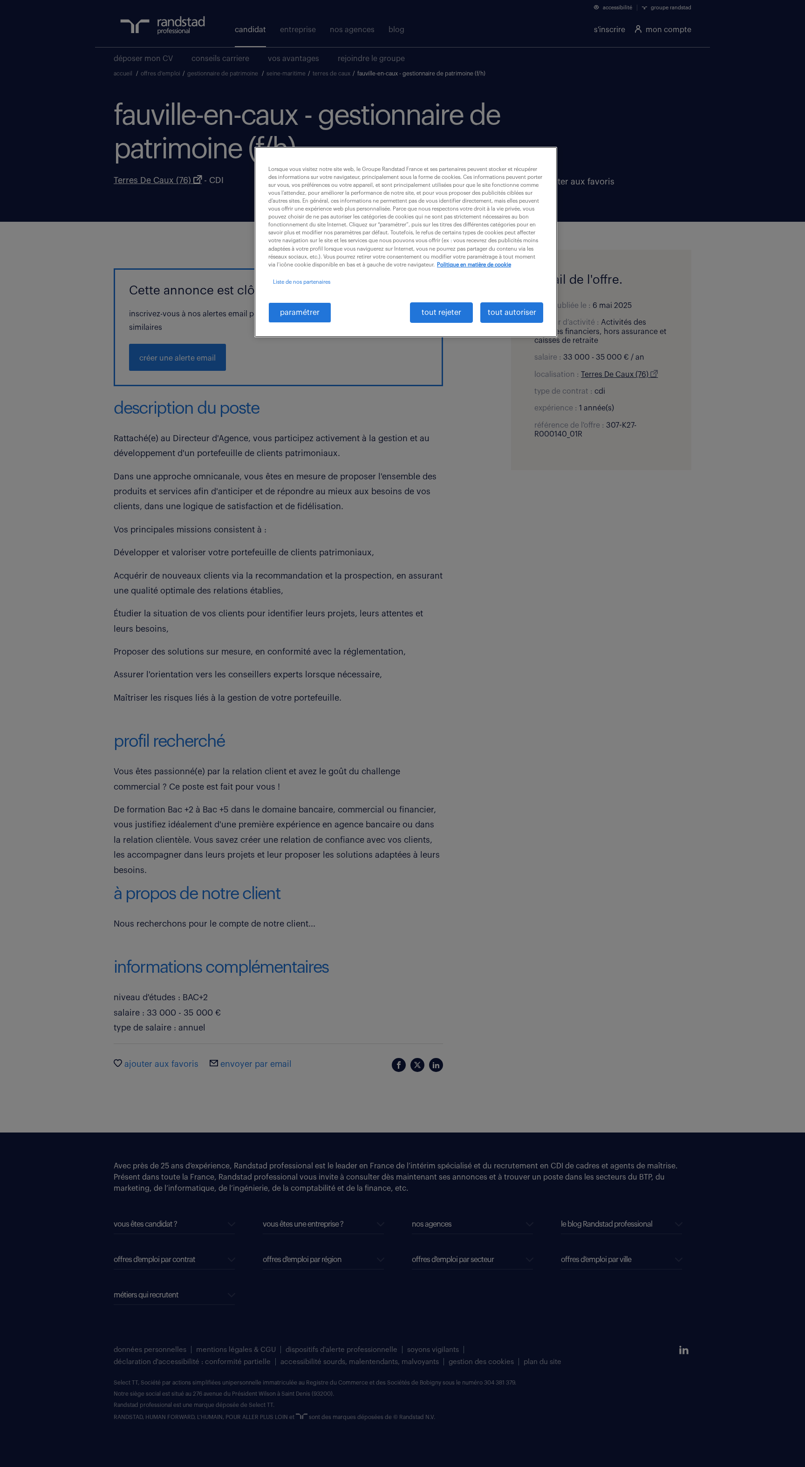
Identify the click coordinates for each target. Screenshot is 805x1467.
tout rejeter (441, 312)
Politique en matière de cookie (474, 264)
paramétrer (300, 312)
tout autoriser (512, 312)
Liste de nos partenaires (301, 282)
